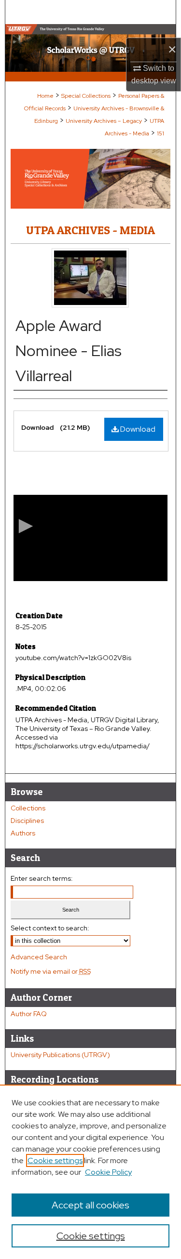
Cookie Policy (108, 1172)
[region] (90, 1172)
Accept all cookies (90, 1205)
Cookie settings (55, 1160)
